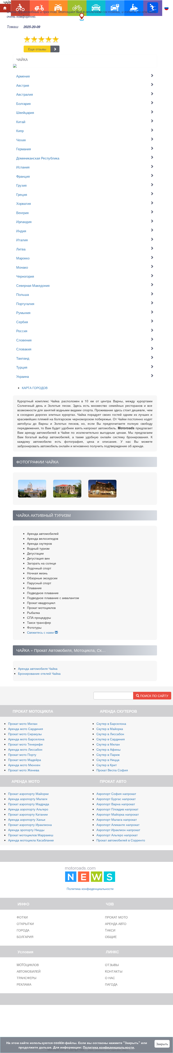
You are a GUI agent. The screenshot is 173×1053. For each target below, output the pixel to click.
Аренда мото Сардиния (25, 728)
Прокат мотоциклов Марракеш (30, 835)
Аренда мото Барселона (26, 739)
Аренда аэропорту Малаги (27, 798)
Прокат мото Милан (22, 723)
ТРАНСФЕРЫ (26, 978)
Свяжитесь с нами (41, 632)
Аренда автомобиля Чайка (37, 668)
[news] (90, 873)
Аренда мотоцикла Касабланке (31, 840)
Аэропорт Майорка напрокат (117, 814)
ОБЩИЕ (111, 936)
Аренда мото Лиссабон (25, 749)
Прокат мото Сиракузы (25, 734)
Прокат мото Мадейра (24, 759)
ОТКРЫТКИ (25, 923)
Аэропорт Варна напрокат (115, 804)
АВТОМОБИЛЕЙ (29, 971)
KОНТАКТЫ (113, 971)
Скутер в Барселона (111, 723)
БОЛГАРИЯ (25, 936)
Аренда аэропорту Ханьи (26, 819)
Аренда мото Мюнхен (24, 765)
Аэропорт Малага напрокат (116, 819)
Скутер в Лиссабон (110, 734)
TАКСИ (110, 930)
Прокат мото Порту (22, 754)
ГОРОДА (23, 930)
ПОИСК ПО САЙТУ (153, 695)
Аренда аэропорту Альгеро (28, 809)
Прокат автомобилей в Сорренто (120, 840)
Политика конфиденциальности (90, 888)
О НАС (110, 978)
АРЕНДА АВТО (115, 923)
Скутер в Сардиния (110, 739)
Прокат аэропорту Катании (28, 814)
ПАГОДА (111, 984)
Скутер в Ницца (107, 759)
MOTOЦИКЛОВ (28, 964)
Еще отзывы (37, 49)
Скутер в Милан (108, 744)
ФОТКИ (22, 917)
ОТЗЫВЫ (112, 964)
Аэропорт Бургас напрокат (116, 798)
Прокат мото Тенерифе (25, 744)
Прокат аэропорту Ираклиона (30, 824)
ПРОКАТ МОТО (116, 917)
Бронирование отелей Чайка (39, 673)
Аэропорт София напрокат (116, 793)
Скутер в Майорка (109, 728)
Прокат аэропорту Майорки (28, 793)
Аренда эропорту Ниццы (26, 829)
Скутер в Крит (106, 765)
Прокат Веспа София (112, 770)
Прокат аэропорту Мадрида (28, 804)
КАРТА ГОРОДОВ (35, 387)
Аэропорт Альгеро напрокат (117, 835)
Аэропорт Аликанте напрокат (117, 824)
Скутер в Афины (108, 749)
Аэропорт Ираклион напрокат (118, 829)
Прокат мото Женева (23, 770)
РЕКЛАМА (24, 984)
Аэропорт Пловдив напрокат (117, 809)
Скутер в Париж (108, 754)
